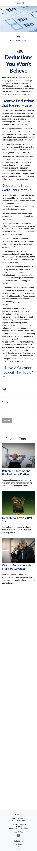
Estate (18, 849)
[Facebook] (18, 835)
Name (4, 377)
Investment (18, 847)
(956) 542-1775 (21, 818)
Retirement (18, 844)
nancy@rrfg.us (18, 832)
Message (5, 402)
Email (4, 389)
